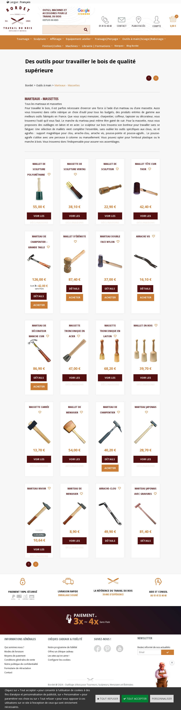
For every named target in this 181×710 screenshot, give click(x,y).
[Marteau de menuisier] (74, 524)
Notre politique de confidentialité (21, 664)
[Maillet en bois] (145, 361)
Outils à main (43, 85)
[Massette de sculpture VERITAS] (74, 200)
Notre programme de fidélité (62, 647)
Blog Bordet (133, 45)
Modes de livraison (14, 651)
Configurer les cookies (59, 659)
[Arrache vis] (145, 272)
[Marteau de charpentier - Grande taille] (39, 272)
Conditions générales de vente (19, 659)
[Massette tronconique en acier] (74, 361)
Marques (119, 45)
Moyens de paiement (14, 655)
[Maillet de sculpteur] (110, 200)
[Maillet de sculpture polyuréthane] (39, 200)
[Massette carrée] (39, 443)
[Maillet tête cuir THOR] (145, 200)
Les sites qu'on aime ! (58, 655)
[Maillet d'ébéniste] (74, 272)
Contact (8, 672)
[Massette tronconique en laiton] (110, 361)
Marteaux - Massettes (67, 85)
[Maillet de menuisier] (74, 443)
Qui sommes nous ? (14, 647)
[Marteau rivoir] (39, 524)
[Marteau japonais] (145, 443)
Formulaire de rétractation (17, 668)
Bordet (29, 85)
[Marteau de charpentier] (110, 443)
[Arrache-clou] (110, 524)
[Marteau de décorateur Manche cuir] (39, 361)
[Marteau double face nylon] (110, 272)
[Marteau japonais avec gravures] (145, 524)
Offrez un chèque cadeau (60, 651)
